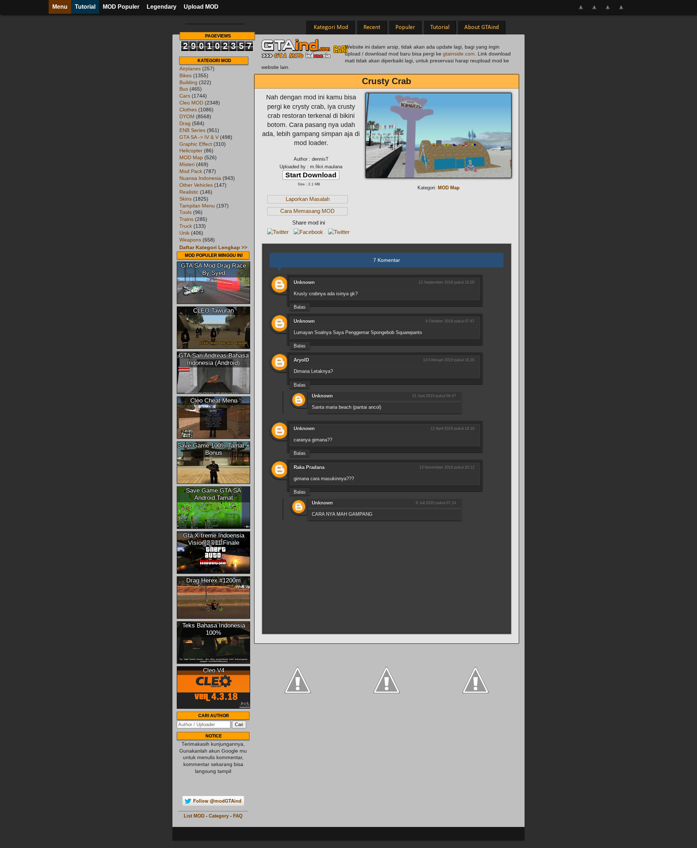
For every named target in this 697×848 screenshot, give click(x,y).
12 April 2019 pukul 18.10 (452, 428)
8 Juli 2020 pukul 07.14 (436, 503)
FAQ (237, 816)
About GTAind (481, 27)
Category (219, 816)
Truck (185, 226)
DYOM (187, 116)
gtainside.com (459, 54)
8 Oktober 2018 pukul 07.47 (449, 321)
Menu (60, 7)
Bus (183, 89)
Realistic (189, 192)
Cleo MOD (191, 103)
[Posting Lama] (475, 679)
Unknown (304, 282)
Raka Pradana (309, 467)
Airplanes (190, 68)
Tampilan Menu (197, 206)
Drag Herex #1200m (213, 580)
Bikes (185, 75)
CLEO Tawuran (213, 310)
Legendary (161, 7)
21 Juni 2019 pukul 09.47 (434, 396)
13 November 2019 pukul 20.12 (446, 467)
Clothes (188, 109)
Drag (185, 123)
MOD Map (191, 157)
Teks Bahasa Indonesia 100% (213, 629)
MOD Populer (121, 7)
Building (188, 82)
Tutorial (85, 7)
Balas (300, 307)
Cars (184, 96)
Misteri (187, 164)
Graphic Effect (195, 144)
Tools (185, 212)
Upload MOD (201, 7)
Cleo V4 (213, 670)
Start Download (311, 175)
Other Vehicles (196, 185)
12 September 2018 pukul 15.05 (446, 282)
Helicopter (191, 150)
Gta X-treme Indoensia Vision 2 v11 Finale (213, 539)
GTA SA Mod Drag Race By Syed (213, 269)
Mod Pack (190, 171)
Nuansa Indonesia (200, 178)
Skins (185, 199)
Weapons (190, 240)
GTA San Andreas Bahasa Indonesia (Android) (214, 359)
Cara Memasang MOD (307, 211)
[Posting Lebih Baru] (297, 679)
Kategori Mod (331, 27)
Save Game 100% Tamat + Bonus (213, 449)
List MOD (194, 816)
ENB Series (192, 130)
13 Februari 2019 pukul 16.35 (448, 360)
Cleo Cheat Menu (213, 400)
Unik (184, 233)
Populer (405, 27)
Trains (186, 219)
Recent (371, 27)
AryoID (301, 360)
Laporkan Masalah (308, 199)
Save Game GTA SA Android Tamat (213, 494)
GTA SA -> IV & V (199, 137)
